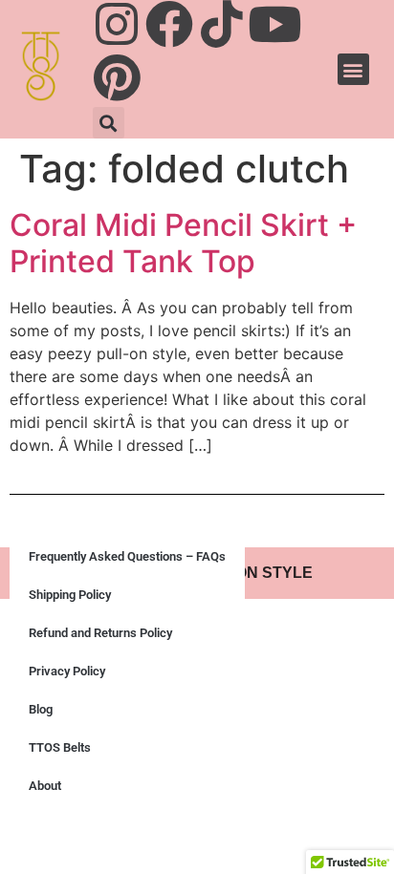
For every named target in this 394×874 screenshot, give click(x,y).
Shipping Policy (70, 594)
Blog (41, 709)
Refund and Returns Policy (100, 633)
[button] (108, 123)
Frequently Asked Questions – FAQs (127, 556)
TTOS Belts (60, 747)
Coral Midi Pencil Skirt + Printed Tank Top (183, 243)
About (45, 785)
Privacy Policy (67, 671)
